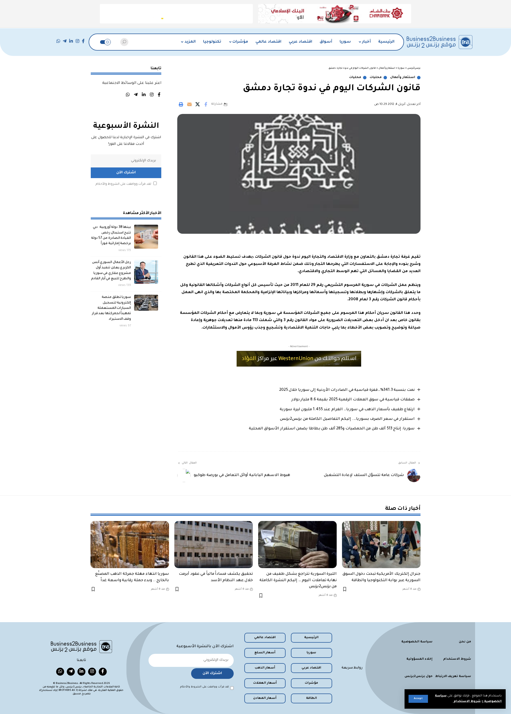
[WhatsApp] (58, 41)
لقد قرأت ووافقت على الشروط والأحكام (123, 184)
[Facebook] (83, 41)
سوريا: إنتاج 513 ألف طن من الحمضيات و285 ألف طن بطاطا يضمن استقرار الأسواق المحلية (332, 429)
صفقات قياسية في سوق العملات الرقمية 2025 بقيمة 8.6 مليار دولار (353, 400)
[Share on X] (197, 104)
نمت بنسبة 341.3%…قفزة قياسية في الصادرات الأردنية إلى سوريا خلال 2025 (347, 390)
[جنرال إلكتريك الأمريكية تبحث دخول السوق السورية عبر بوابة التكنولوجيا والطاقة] (381, 544)
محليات (376, 77)
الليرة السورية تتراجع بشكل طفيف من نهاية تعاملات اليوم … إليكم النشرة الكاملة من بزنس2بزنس (298, 580)
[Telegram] (64, 41)
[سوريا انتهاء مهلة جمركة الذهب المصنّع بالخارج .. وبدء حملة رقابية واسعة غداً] (129, 544)
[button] (418, 699)
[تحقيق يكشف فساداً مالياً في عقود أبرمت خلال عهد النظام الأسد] (213, 544)
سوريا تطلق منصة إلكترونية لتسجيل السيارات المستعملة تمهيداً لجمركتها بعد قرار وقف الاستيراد (111, 308)
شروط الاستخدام (467, 701)
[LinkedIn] (71, 41)
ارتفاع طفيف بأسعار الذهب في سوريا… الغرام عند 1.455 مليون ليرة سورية (347, 410)
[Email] (189, 104)
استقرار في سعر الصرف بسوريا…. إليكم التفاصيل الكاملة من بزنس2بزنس (347, 419)
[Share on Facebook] (205, 104)
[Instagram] (77, 41)
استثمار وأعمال (402, 77)
